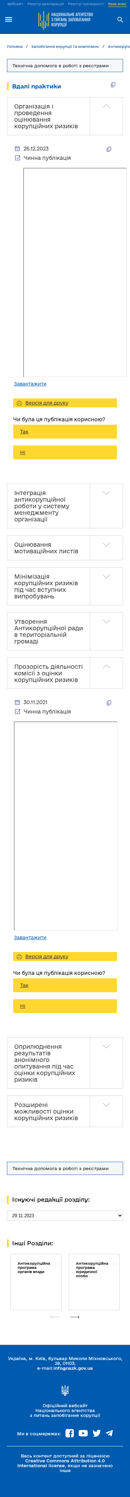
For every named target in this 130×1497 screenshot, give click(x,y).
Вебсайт (15, 4)
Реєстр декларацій (45, 4)
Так (24, 431)
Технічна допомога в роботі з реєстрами (60, 1168)
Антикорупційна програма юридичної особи (92, 1269)
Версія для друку (46, 403)
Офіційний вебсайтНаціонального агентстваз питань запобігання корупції (65, 1410)
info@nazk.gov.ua (73, 1368)
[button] (75, 1317)
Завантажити (30, 384)
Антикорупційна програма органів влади (34, 1267)
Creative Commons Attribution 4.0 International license (61, 1463)
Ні (22, 452)
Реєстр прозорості (86, 4)
